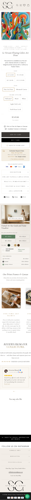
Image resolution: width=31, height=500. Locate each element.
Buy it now (15, 140)
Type (15, 85)
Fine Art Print (8, 89)
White (24, 99)
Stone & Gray (8, 46)
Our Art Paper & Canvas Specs (15, 177)
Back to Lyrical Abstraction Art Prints (16, 438)
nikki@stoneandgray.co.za (16, 472)
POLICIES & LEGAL (15, 462)
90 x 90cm (10, 80)
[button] (1, 377)
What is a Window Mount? (15, 181)
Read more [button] (7, 384)
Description (15, 172)
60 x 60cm (20, 75)
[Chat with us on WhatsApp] (27, 496)
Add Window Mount (10, 250)
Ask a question (15, 191)
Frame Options (15, 95)
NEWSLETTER (15, 456)
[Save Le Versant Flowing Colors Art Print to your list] (10, 406)
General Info (15, 450)
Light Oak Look (15, 104)
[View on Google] (6, 371)
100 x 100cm (20, 80)
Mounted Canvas (21, 89)
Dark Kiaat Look (15, 109)
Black (16, 99)
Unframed (8, 99)
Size (15, 71)
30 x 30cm (11, 75)
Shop (17, 46)
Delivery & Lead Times (15, 186)
